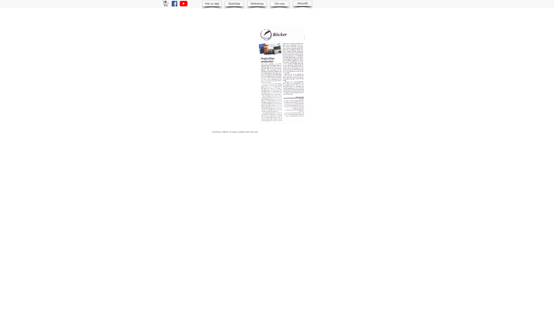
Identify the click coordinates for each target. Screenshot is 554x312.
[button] (166, 3)
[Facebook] (174, 3)
